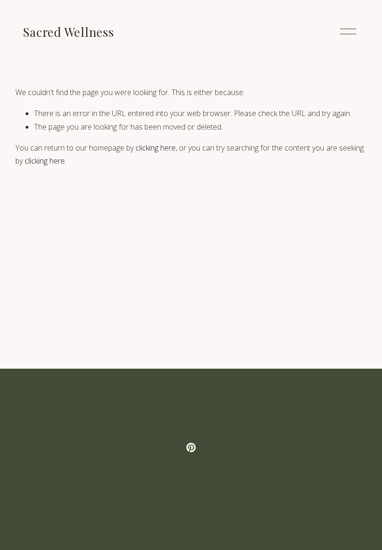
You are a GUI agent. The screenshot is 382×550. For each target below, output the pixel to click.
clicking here (156, 148)
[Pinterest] (191, 447)
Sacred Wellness (68, 32)
